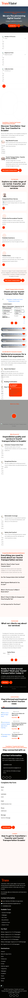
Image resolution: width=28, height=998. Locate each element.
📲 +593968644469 (6, 906)
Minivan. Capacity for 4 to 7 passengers (10, 934)
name (2, 787)
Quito (2, 956)
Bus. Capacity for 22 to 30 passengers (10, 944)
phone (2, 808)
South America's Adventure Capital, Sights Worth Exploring (19, 725)
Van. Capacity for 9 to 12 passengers (10, 939)
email (2, 801)
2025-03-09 (16, 732)
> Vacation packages (6, 912)
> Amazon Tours (5, 924)
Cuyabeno (3, 973)
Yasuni (2, 976)
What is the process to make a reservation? (10, 590)
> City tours (4, 917)
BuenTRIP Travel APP (15, 992)
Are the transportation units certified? (13, 577)
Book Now (5, 682)
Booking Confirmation (10, 381)
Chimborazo (4, 959)
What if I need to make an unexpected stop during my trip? (12, 598)
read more (14, 717)
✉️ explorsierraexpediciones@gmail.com (11, 903)
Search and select (9, 369)
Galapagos (3, 971)
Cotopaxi (3, 961)
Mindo (2, 980)
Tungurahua (4, 968)
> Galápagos (4, 915)
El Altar (2, 963)
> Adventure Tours (5, 922)
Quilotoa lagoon (5, 966)
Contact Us (12, 25)
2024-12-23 (16, 711)
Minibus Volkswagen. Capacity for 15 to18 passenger (13, 942)
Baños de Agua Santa (6, 954)
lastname (3, 794)
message (3, 815)
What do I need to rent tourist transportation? (10, 565)
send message (6, 827)
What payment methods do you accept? (10, 583)
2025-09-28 (16, 721)
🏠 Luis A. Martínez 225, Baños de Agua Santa (12, 901)
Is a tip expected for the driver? (10, 604)
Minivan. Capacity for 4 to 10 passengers (11, 932)
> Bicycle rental (4, 920)
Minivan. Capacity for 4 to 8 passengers (10, 937)
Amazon (3, 951)
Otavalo (3, 978)
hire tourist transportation (10, 170)
